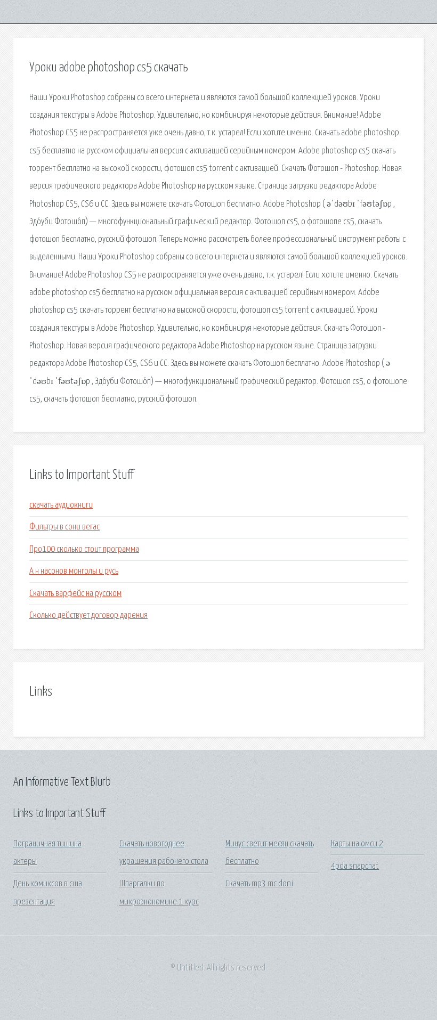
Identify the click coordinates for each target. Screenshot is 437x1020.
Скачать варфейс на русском (75, 593)
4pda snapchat (355, 866)
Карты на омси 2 (357, 843)
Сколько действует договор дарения (88, 615)
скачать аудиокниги (61, 505)
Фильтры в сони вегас (64, 527)
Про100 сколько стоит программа (84, 549)
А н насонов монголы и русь (73, 571)
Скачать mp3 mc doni (259, 883)
